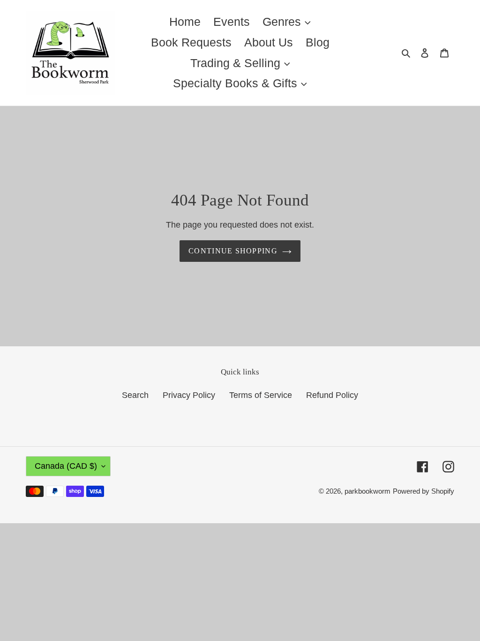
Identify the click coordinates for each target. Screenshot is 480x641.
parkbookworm (367, 491)
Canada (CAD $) (66, 466)
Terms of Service (260, 395)
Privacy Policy (189, 395)
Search (135, 395)
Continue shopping (233, 251)
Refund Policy (332, 395)
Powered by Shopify (423, 491)
